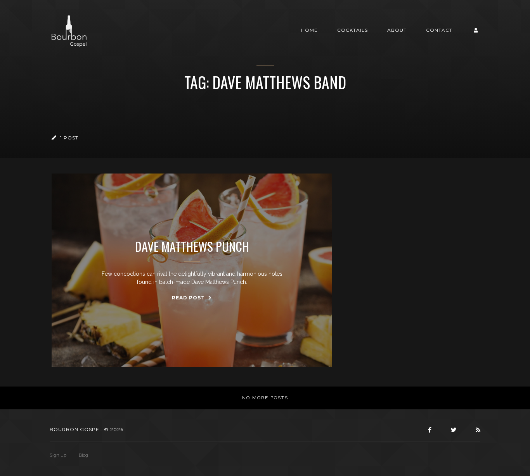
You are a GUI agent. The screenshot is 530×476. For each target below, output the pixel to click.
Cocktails (352, 30)
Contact (439, 30)
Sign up (58, 455)
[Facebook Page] (428, 430)
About (397, 30)
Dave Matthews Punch (192, 246)
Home (309, 30)
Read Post (189, 298)
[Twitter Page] (452, 430)
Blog (83, 455)
